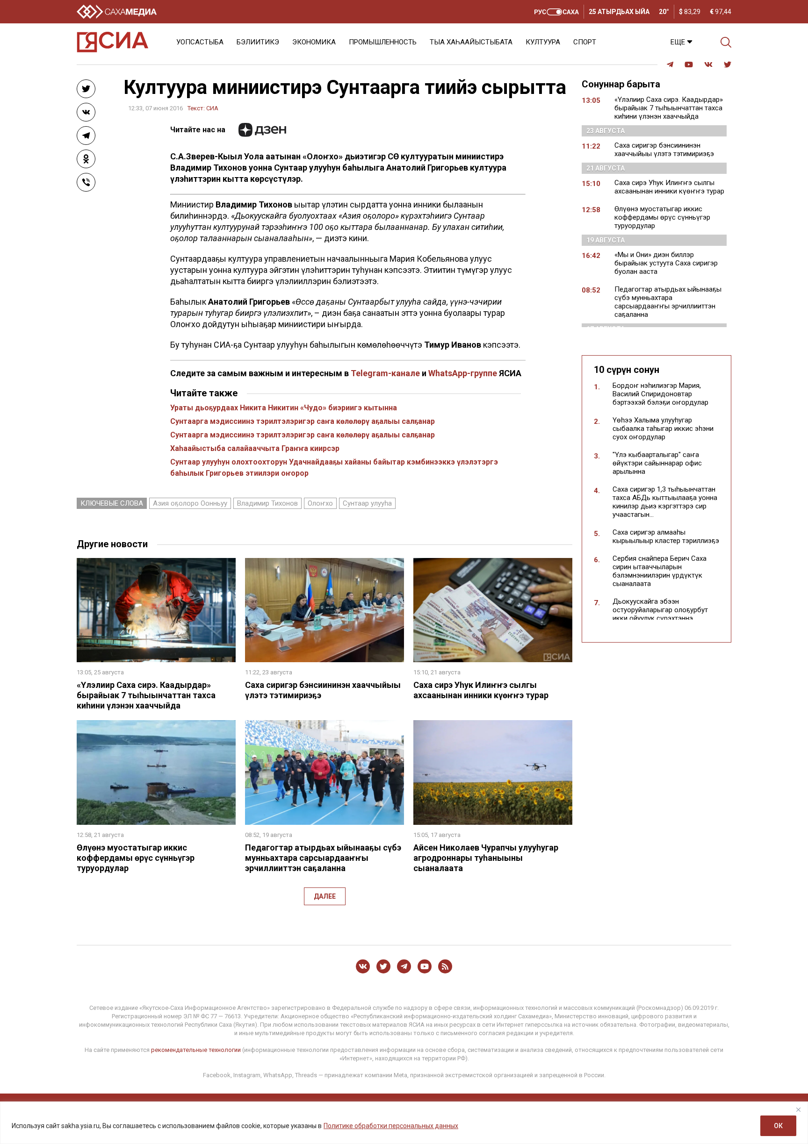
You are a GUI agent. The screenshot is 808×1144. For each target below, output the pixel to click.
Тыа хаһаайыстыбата (471, 42)
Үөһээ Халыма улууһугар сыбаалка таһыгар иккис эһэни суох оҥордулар (663, 428)
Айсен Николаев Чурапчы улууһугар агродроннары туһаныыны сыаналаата (485, 858)
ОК (778, 1126)
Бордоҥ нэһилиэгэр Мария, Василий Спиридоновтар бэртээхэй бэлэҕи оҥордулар (660, 394)
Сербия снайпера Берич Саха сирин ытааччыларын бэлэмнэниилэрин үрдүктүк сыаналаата (660, 571)
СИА (212, 108)
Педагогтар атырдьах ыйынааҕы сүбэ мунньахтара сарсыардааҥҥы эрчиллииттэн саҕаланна (323, 858)
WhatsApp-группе (462, 373)
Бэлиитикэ (258, 42)
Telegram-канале (385, 373)
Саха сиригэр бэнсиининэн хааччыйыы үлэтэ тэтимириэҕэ (664, 149)
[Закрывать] (798, 1109)
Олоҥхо (320, 503)
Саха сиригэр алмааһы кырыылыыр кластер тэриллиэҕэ (666, 536)
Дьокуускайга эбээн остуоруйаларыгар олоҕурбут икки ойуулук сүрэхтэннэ (660, 609)
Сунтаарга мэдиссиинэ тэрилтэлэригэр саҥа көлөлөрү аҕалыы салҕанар (302, 421)
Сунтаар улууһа (367, 503)
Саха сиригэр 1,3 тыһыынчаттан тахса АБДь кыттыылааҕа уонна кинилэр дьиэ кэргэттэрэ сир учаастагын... (665, 502)
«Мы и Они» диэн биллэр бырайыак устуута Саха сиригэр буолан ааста (666, 263)
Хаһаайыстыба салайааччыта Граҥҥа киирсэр (254, 448)
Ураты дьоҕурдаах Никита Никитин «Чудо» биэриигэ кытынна (283, 407)
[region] (404, 1122)
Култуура (543, 42)
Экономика (314, 42)
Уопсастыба (200, 42)
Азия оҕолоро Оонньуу (190, 503)
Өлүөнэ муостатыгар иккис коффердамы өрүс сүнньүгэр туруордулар (136, 858)
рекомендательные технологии (196, 1049)
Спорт (584, 42)
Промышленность (383, 42)
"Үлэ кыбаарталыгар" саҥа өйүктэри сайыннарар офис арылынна (657, 463)
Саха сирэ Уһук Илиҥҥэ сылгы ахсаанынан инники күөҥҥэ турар (480, 690)
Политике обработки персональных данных (391, 1126)
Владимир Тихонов (267, 503)
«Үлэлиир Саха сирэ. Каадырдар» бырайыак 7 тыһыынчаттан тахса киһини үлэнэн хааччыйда (146, 695)
